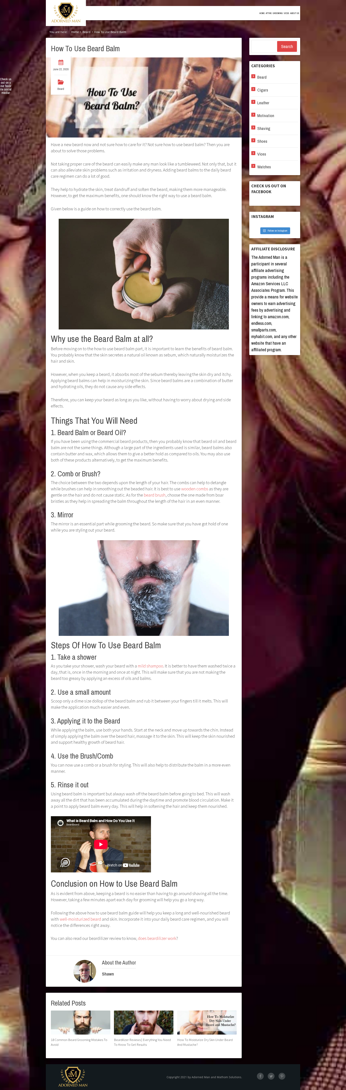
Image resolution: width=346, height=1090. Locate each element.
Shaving (263, 128)
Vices (286, 13)
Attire (269, 13)
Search (287, 46)
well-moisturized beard (80, 919)
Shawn (108, 974)
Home (262, 13)
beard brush (155, 495)
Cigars (262, 90)
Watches (264, 167)
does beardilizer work (157, 938)
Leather (263, 102)
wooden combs (194, 489)
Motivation (265, 115)
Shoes (262, 141)
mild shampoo (150, 666)
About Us (294, 13)
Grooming (278, 13)
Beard (60, 89)
